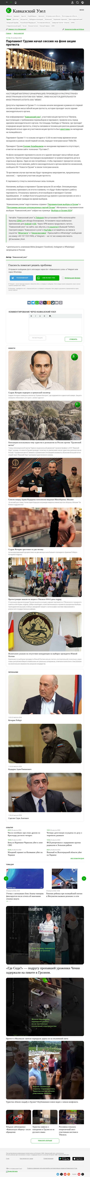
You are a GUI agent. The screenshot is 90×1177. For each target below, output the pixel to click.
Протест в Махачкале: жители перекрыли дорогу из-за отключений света (37, 1038)
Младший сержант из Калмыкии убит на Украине (25, 853)
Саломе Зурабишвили (33, 146)
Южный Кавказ (45, 26)
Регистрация (37, 338)
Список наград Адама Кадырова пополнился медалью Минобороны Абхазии (41, 499)
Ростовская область (43, 22)
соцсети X (54, 227)
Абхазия (9, 16)
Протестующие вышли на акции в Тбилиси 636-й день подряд (34, 599)
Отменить (73, 339)
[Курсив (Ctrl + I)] (35, 316)
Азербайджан (32, 16)
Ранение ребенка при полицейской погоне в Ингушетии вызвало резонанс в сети (64, 894)
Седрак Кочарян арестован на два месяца (25, 549)
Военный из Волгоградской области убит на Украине (64, 853)
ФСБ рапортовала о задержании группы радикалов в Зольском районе (64, 843)
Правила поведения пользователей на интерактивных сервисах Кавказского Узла (52, 1168)
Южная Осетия (33, 26)
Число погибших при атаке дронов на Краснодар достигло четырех (24, 834)
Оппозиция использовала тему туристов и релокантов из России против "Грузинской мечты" (44, 443)
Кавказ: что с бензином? (17, 29)
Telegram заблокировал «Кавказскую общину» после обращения (18, 1129)
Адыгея (23, 16)
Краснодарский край (75, 19)
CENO (19, 221)
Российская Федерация (28, 22)
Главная (8, 33)
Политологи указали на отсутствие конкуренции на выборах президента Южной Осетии (42, 655)
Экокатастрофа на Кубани (74, 29)
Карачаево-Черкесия (60, 19)
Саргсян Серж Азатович (18, 818)
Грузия (8, 19)
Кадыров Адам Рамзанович (19, 769)
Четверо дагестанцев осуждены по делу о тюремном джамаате (64, 834)
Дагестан (16, 19)
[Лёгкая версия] (15, 3)
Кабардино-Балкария (36, 19)
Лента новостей (19, 33)
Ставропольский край (13, 26)
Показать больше (45, 1140)
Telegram (39, 217)
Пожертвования (48, 1158)
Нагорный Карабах (12, 22)
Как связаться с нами (26, 1158)
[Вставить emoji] (50, 316)
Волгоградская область (69, 16)
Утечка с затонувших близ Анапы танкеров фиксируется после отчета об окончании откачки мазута (24, 896)
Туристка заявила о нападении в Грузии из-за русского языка (43, 1129)
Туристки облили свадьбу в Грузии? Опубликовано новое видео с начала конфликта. (42, 1101)
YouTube (48, 230)
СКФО (73, 22)
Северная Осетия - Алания (60, 22)
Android (27, 224)
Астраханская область (53, 16)
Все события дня (77, 858)
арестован (65, 129)
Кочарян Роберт (15, 720)
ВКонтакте (23, 233)
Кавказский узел (32, 117)
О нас (7, 1158)
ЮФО (53, 26)
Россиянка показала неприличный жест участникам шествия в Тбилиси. (68, 1130)
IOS (34, 224)
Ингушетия (24, 19)
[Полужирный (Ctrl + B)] (31, 316)
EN (11, 2)
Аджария (16, 16)
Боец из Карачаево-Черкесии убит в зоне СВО (25, 843)
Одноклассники (39, 233)
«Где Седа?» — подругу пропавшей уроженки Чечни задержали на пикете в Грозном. (43, 970)
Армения (41, 16)
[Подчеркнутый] (40, 316)
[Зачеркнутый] (44, 316)
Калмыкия (48, 19)
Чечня (24, 26)
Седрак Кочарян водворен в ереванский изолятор (29, 392)
